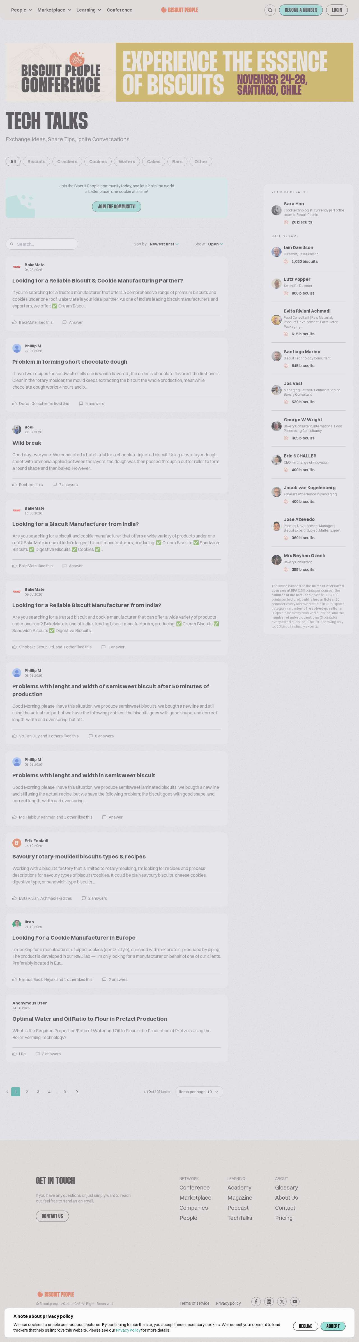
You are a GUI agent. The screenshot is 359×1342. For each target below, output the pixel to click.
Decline (305, 1326)
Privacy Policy (128, 1330)
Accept (333, 1326)
